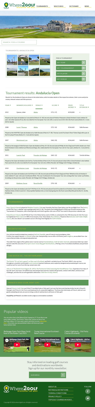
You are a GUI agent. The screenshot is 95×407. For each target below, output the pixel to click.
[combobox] (71, 62)
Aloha (36, 112)
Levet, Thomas (22, 127)
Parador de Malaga (40, 155)
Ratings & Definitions (58, 390)
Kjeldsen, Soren (22, 183)
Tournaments (42, 6)
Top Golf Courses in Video (60, 400)
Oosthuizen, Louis (23, 168)
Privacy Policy (55, 396)
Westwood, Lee (22, 140)
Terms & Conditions (57, 393)
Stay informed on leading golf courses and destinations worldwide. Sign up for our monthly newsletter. (47, 365)
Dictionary (74, 6)
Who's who (58, 6)
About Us (52, 387)
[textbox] (61, 63)
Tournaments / (12, 50)
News (87, 6)
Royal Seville (38, 183)
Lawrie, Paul (21, 155)
